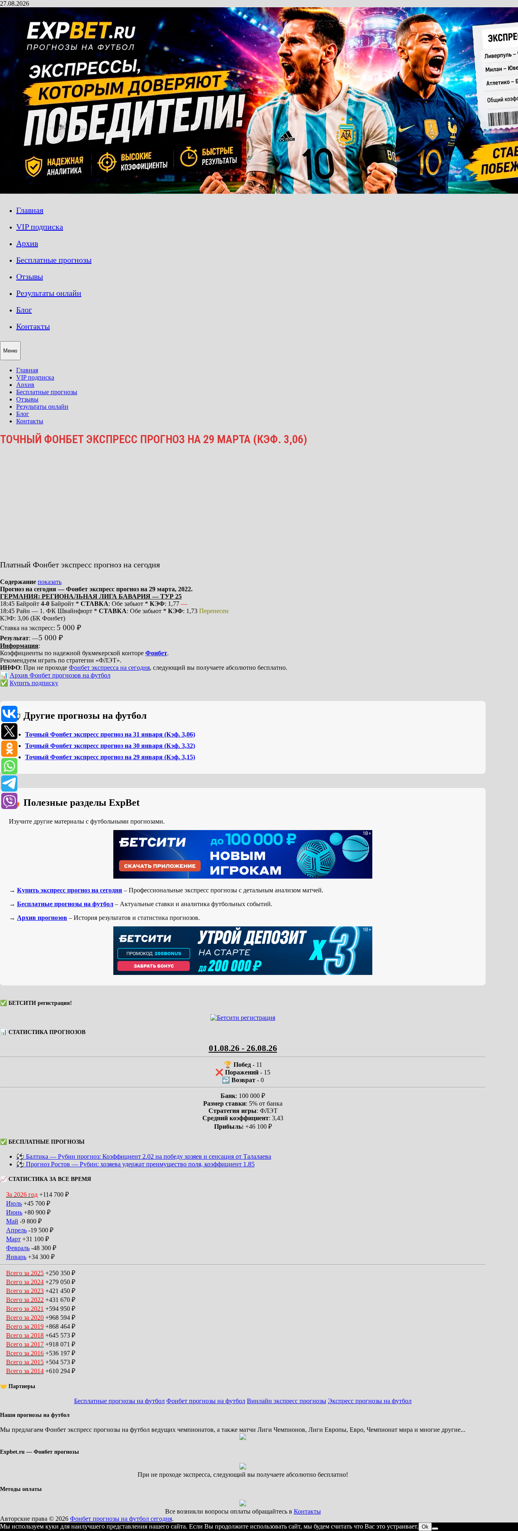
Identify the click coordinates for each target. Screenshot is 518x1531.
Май (12, 1221)
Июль (14, 1203)
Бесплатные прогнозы (53, 259)
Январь (16, 1256)
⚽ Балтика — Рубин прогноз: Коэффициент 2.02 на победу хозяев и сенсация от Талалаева (143, 1156)
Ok (425, 1527)
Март (13, 1239)
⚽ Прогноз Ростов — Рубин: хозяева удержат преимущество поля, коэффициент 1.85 (135, 1164)
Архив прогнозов (42, 917)
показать (50, 581)
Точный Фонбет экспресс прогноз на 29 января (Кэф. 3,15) (110, 757)
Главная (29, 210)
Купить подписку (34, 683)
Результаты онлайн (48, 293)
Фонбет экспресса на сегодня (109, 667)
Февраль (18, 1247)
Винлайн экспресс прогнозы (286, 1400)
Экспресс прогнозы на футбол (370, 1400)
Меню (10, 351)
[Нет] (435, 1528)
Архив (27, 243)
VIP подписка (39, 226)
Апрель (16, 1230)
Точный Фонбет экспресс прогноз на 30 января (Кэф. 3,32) (110, 745)
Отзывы (29, 276)
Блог (24, 309)
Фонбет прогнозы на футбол (205, 1400)
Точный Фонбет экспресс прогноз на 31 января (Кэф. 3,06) (110, 734)
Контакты (33, 326)
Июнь (14, 1212)
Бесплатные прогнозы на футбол (65, 903)
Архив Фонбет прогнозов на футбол (60, 675)
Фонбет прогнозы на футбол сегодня (121, 1518)
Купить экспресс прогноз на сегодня (69, 890)
